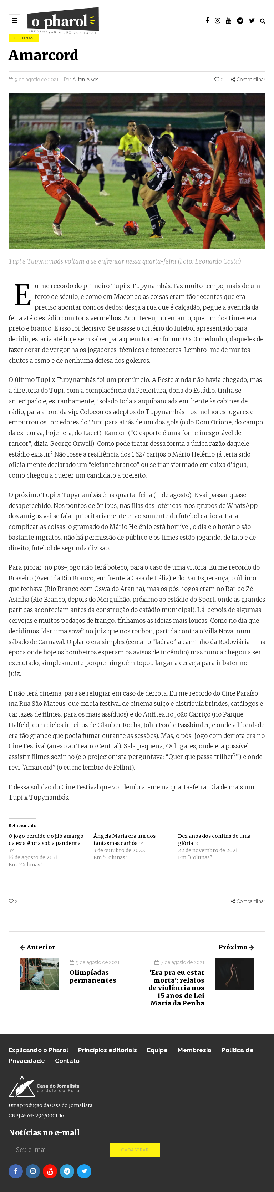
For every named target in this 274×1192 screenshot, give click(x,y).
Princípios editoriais (107, 1050)
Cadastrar (135, 1149)
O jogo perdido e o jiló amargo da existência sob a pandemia (46, 839)
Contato (67, 1060)
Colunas (24, 38)
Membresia (195, 1050)
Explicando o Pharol (38, 1050)
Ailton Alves (85, 79)
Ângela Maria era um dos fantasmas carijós (124, 839)
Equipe (157, 1050)
